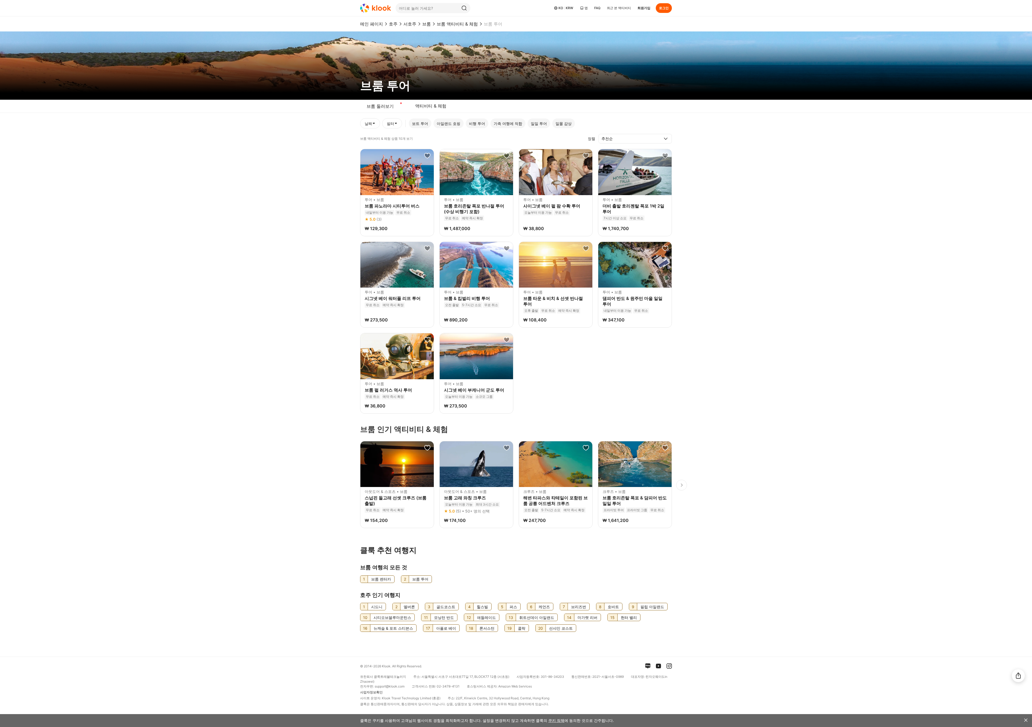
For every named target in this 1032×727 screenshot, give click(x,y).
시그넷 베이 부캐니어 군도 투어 (474, 390)
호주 (393, 24)
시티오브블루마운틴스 (392, 617)
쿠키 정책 (556, 720)
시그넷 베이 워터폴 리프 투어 (393, 298)
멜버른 (409, 606)
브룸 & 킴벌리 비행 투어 (467, 298)
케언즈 (544, 606)
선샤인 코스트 (561, 628)
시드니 (376, 606)
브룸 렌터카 (381, 579)
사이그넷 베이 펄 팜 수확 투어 (551, 206)
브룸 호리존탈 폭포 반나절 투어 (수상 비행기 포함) (474, 208)
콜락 (521, 628)
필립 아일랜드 (652, 606)
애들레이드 (486, 617)
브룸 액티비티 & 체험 (457, 24)
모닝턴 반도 (444, 617)
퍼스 (513, 606)
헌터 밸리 (629, 617)
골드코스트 (445, 606)
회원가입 (643, 8)
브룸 (426, 24)
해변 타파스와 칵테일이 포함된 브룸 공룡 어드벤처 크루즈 (555, 500)
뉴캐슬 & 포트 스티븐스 (393, 628)
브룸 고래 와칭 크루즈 (465, 497)
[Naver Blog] (647, 666)
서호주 (409, 24)
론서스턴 (486, 628)
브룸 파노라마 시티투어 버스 (392, 206)
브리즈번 (578, 606)
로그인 (664, 8)
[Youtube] (658, 666)
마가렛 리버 (587, 617)
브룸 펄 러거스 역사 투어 (388, 390)
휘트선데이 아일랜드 (536, 617)
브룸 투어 (420, 579)
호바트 (613, 606)
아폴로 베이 (446, 628)
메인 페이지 (371, 24)
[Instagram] (669, 666)
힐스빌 (482, 606)
